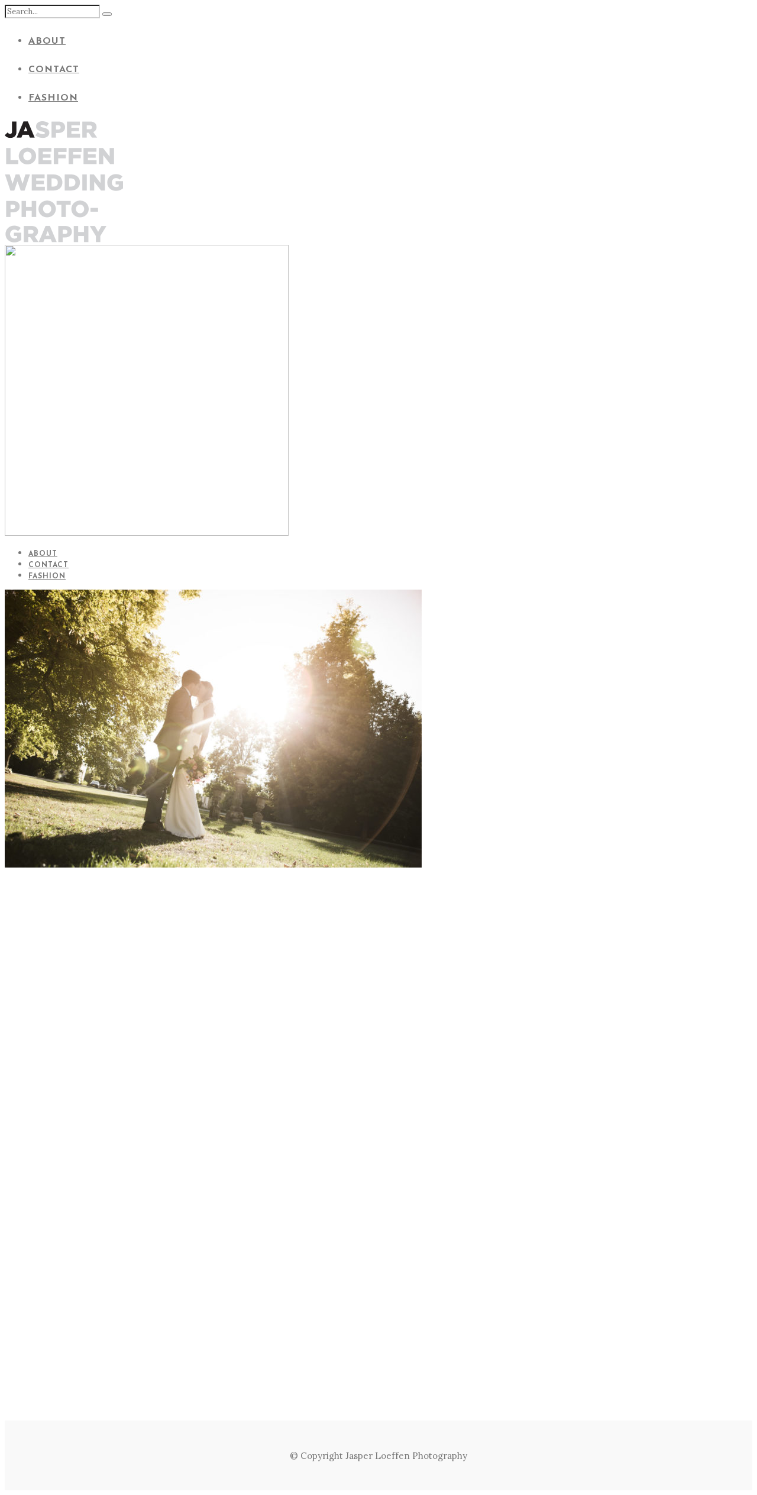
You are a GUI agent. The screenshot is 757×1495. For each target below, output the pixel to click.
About (47, 41)
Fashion (53, 98)
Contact (53, 70)
